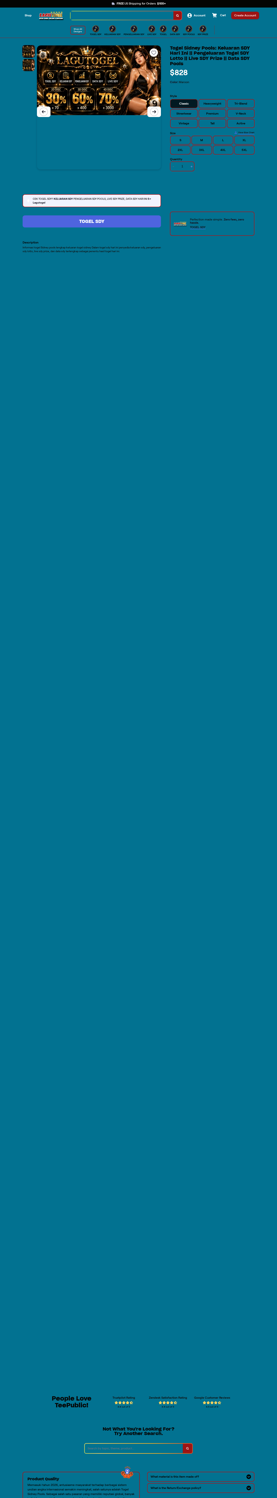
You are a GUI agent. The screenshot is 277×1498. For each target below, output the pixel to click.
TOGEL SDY (91, 221)
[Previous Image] (44, 111)
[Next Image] (154, 111)
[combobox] (122, 15)
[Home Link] (51, 16)
